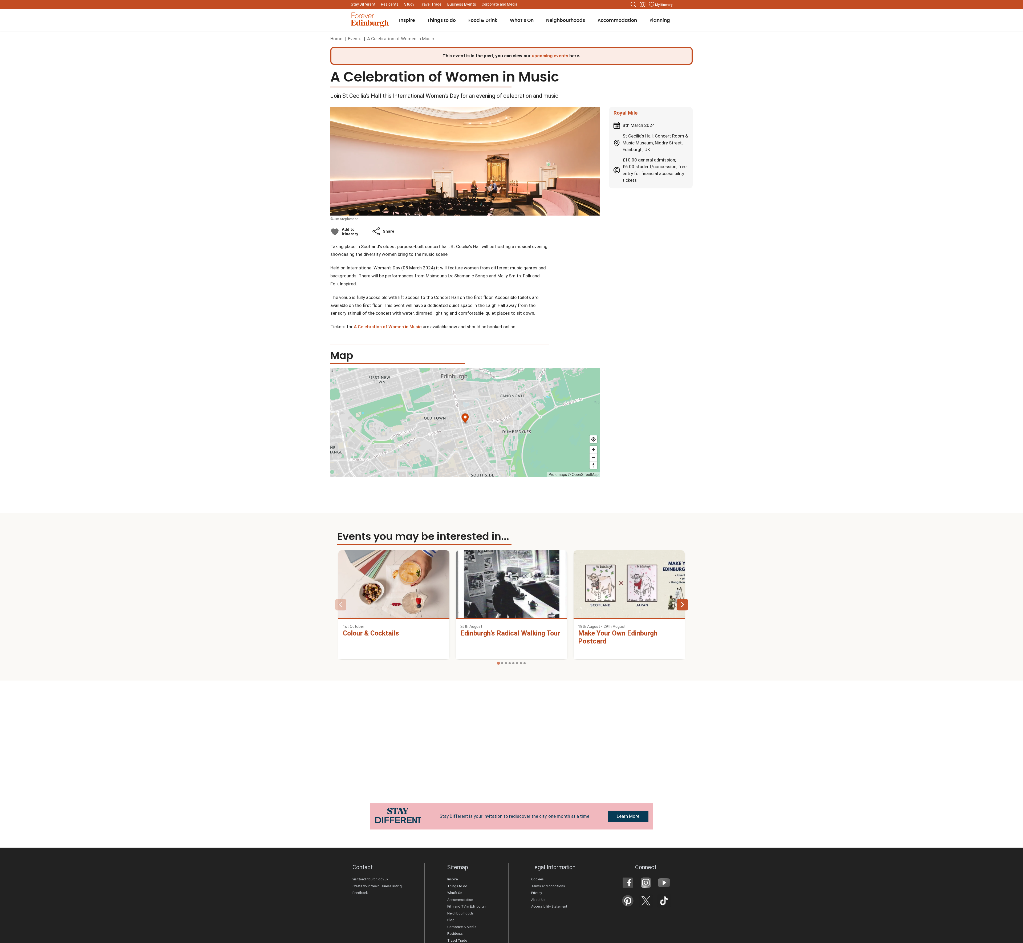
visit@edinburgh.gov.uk (370, 879)
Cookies (537, 879)
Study (409, 4)
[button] (383, 231)
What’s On (454, 893)
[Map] (642, 4)
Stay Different (363, 4)
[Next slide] (682, 604)
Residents (390, 4)
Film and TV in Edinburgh (466, 906)
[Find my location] (593, 439)
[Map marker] (465, 419)
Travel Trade (430, 4)
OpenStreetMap (585, 474)
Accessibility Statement (549, 906)
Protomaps (558, 474)
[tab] (498, 663)
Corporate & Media (461, 927)
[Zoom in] (593, 450)
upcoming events (550, 55)
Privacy (536, 893)
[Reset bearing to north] (593, 465)
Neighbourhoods (460, 913)
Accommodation (460, 900)
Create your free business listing (377, 886)
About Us (538, 900)
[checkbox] (344, 232)
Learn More (628, 816)
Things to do (457, 886)
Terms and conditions (548, 886)
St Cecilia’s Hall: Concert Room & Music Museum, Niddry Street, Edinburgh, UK (655, 142)
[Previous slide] (341, 604)
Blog (450, 920)
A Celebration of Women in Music (388, 326)
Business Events (461, 4)
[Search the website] (633, 4)
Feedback (360, 893)
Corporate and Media (499, 4)
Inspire (452, 879)
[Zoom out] (593, 457)
